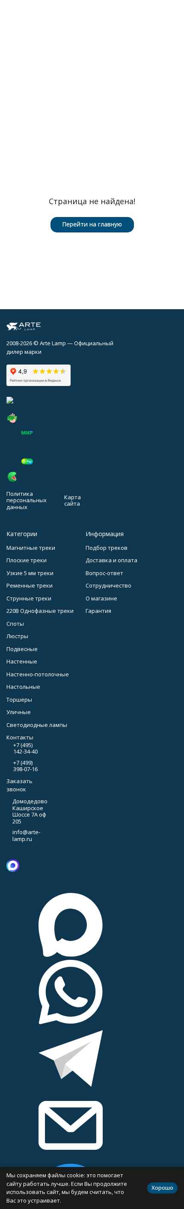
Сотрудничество (108, 585)
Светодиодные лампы (36, 725)
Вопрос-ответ (104, 573)
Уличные (18, 712)
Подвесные (22, 649)
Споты (15, 623)
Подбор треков (107, 548)
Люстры (17, 636)
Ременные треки (29, 585)
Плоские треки (26, 560)
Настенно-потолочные (37, 674)
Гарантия (98, 611)
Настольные (23, 686)
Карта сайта (72, 500)
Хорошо (162, 1187)
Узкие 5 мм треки (29, 573)
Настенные (21, 661)
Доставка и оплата (111, 560)
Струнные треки (28, 598)
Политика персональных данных (26, 500)
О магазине (101, 598)
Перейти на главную (92, 224)
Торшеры (19, 699)
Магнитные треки (30, 548)
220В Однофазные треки (40, 611)
